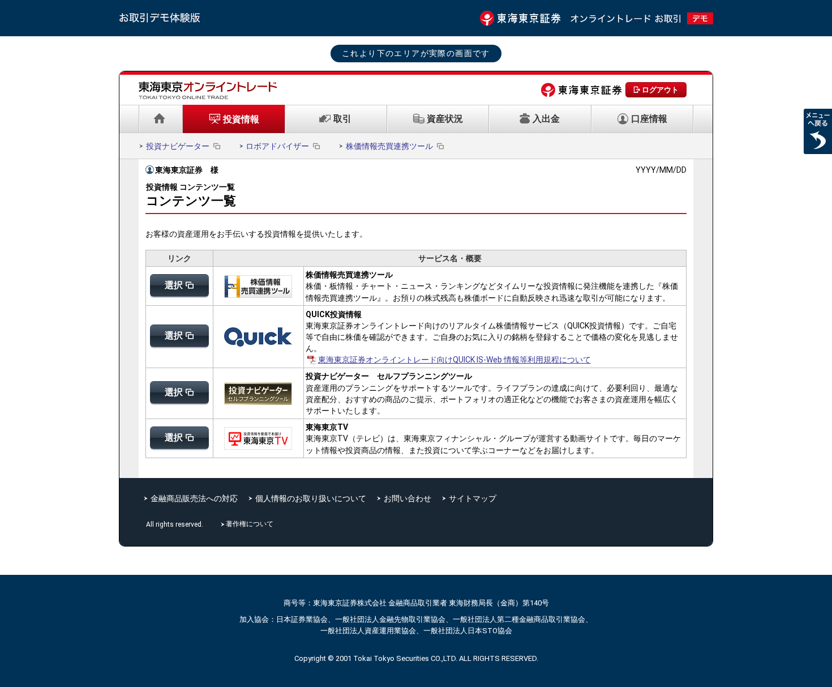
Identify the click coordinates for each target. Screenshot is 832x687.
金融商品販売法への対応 (194, 498)
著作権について (251, 524)
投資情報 (241, 119)
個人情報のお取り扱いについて (310, 498)
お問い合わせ (407, 498)
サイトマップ (472, 498)
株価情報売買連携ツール (389, 146)
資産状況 (445, 118)
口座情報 (649, 118)
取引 (342, 118)
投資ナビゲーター (177, 146)
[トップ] (160, 119)
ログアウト (660, 90)
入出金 (546, 118)
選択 (174, 285)
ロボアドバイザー (277, 146)
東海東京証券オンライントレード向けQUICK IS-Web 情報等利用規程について (454, 359)
